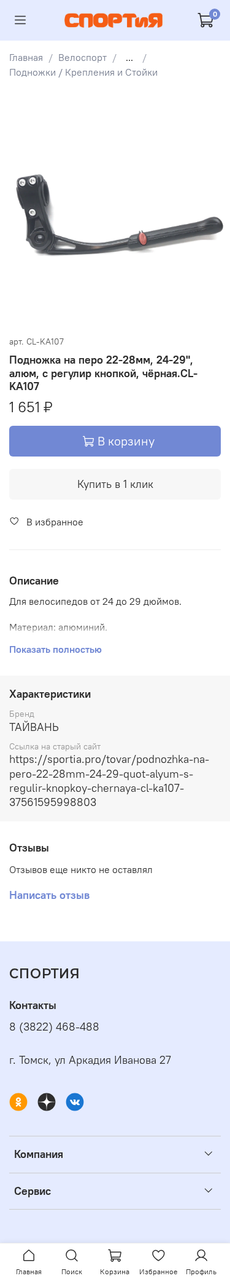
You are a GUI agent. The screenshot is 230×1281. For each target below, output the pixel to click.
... (129, 57)
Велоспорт (82, 57)
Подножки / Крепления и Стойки (83, 72)
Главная (26, 57)
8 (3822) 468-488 (54, 1027)
